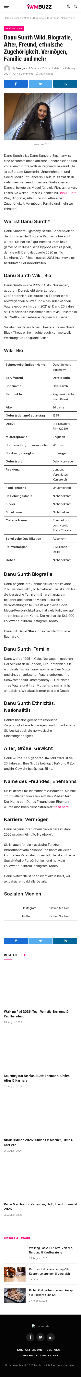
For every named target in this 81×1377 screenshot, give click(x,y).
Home (7, 17)
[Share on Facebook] (16, 84)
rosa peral (61, 807)
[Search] (75, 6)
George (20, 68)
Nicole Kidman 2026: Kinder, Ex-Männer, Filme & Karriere (39, 1142)
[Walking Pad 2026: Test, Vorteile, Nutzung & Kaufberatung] (40, 985)
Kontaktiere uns (30, 1349)
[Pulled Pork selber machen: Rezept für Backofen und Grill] (15, 1295)
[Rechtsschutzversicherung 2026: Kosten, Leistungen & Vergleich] (15, 1274)
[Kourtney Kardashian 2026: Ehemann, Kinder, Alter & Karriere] (40, 1049)
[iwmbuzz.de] (39, 6)
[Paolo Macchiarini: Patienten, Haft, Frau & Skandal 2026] (40, 1178)
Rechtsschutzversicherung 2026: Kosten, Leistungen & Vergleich (50, 1271)
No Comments (25, 73)
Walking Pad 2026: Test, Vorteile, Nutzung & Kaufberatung (36, 1014)
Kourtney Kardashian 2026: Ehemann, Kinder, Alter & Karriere (37, 1078)
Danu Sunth (67, 193)
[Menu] (6, 6)
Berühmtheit (14, 28)
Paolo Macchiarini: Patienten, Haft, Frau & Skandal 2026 (40, 1206)
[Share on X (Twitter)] (40, 84)
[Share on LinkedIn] (65, 84)
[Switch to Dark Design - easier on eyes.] (68, 6)
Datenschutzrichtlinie (40, 1355)
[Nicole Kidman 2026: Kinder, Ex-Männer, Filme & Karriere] (40, 1113)
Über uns (53, 1349)
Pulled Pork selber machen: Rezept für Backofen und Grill (51, 1292)
